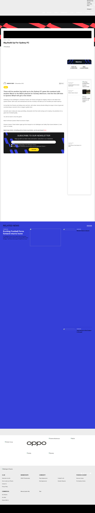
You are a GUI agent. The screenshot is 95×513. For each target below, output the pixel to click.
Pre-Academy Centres (80, 481)
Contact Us (4, 483)
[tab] (74, 67)
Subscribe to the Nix (6, 478)
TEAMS (56, 12)
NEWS (43, 12)
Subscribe (33, 149)
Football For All (61, 478)
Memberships (64, 12)
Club (71, 12)
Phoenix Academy (89, 12)
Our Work (4, 497)
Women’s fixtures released (73, 92)
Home (5, 39)
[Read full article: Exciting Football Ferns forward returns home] (86, 84)
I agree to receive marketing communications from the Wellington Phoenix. (29, 146)
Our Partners (4, 494)
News (9, 39)
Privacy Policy (22, 144)
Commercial (79, 12)
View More (89, 225)
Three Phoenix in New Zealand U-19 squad (84, 331)
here (45, 130)
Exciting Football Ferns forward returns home (13, 232)
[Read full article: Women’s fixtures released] (86, 92)
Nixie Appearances (43, 481)
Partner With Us (5, 500)
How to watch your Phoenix (7, 481)
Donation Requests (62, 481)
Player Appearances (43, 478)
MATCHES (49, 12)
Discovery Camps (80, 478)
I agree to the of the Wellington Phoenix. (25, 144)
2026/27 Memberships (25, 478)
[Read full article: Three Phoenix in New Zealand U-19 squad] (86, 144)
